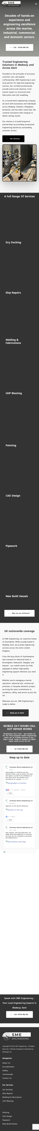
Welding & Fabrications (12, 1097)
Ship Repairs (7, 1093)
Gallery (5, 1070)
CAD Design (7, 1116)
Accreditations (8, 1066)
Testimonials (7, 1074)
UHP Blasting (7, 1101)
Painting (5, 1112)
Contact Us (7, 1078)
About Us (6, 1063)
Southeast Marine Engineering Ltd (20, 767)
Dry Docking (7, 1089)
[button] (36, 4)
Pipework (6, 1120)
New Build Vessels (9, 1123)
